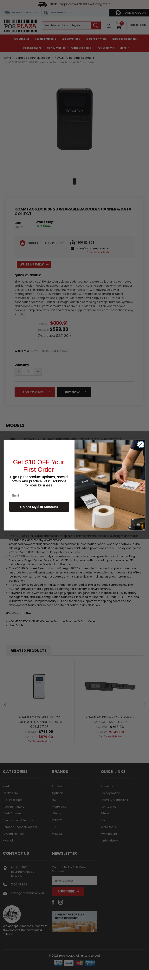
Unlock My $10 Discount (39, 507)
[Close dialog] (141, 444)
